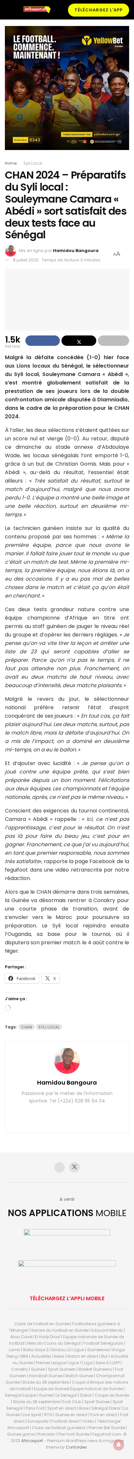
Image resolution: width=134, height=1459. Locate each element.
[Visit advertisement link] (67, 93)
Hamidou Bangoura (76, 250)
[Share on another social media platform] (113, 340)
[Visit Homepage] (39, 9)
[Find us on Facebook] (59, 1167)
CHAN (26, 1027)
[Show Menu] (7, 9)
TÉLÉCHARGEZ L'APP (98, 10)
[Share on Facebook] (42, 340)
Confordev (76, 1447)
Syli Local (32, 163)
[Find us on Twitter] (74, 1167)
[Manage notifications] (119, 1445)
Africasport (32, 1440)
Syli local (49, 1027)
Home (11, 163)
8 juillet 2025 (26, 260)
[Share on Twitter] (78, 340)
